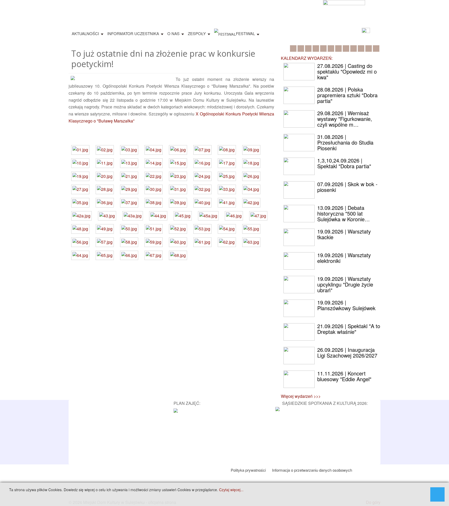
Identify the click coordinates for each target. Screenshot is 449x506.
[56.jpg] (80, 242)
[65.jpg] (105, 255)
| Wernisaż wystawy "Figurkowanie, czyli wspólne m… (344, 118)
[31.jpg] (178, 189)
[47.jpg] (258, 216)
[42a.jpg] (81, 216)
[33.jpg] (227, 189)
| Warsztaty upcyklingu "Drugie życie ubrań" (345, 284)
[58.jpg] (129, 242)
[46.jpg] (234, 216)
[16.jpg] (202, 163)
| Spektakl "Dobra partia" (344, 163)
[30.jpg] (153, 189)
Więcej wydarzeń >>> (301, 396)
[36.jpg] (105, 202)
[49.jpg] (105, 229)
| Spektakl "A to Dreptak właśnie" (348, 328)
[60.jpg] (178, 242)
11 (368, 48)
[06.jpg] (178, 150)
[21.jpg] (129, 176)
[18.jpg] (251, 163)
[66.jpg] (129, 255)
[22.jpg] (153, 176)
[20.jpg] (105, 176)
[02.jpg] (105, 150)
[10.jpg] (80, 163)
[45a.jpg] (208, 216)
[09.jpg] (251, 150)
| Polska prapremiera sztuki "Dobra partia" (347, 95)
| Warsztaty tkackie (344, 234)
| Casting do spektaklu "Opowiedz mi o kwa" (347, 71)
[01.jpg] (80, 150)
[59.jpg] (153, 242)
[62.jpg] (227, 242)
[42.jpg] (251, 202)
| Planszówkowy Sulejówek (346, 305)
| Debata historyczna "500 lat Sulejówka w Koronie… (343, 213)
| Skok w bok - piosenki (347, 186)
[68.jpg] (178, 255)
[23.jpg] (178, 176)
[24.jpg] (202, 176)
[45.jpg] (183, 216)
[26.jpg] (251, 176)
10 (361, 48)
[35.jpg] (80, 202)
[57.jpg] (105, 242)
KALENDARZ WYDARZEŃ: (307, 58)
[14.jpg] (153, 163)
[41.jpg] (227, 202)
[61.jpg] (202, 242)
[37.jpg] (129, 202)
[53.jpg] (202, 229)
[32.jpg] (202, 189)
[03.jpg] (129, 150)
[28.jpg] (105, 189)
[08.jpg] (227, 150)
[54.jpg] (227, 229)
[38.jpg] (153, 202)
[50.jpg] (129, 229)
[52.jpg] (178, 229)
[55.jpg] (251, 229)
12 (376, 48)
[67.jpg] (153, 255)
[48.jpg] (80, 229)
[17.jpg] (227, 163)
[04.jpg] (153, 150)
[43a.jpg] (132, 216)
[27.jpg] (80, 189)
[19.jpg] (80, 176)
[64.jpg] (80, 255)
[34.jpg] (251, 189)
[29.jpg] (129, 189)
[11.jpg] (105, 163)
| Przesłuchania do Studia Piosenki (345, 142)
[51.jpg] (153, 229)
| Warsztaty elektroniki (344, 257)
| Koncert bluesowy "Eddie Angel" (344, 376)
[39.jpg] (178, 202)
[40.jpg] (202, 202)
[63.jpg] (251, 242)
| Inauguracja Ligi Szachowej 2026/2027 (347, 352)
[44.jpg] (158, 216)
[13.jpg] (129, 163)
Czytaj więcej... (231, 489)
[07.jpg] (202, 150)
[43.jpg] (107, 216)
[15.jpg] (178, 163)
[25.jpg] (227, 176)
